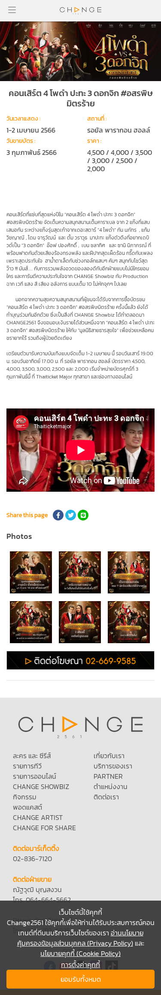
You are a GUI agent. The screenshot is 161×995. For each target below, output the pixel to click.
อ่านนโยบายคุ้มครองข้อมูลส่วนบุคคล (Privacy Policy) (80, 938)
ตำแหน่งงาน (111, 786)
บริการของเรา (113, 766)
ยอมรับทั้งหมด (81, 979)
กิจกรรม (24, 797)
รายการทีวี (27, 766)
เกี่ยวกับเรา (109, 755)
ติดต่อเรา (106, 797)
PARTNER (108, 776)
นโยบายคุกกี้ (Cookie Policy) (80, 953)
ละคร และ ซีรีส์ (32, 755)
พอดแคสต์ (27, 807)
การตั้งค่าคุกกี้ (80, 964)
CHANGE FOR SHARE (44, 828)
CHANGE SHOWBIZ (41, 786)
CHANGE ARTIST (38, 817)
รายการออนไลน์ (34, 776)
